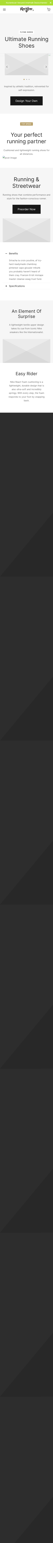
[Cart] (48, 9)
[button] (26, 100)
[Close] (51, 3)
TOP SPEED (26, 124)
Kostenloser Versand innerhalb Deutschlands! (26, 3)
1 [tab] (24, 79)
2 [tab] (26, 79)
